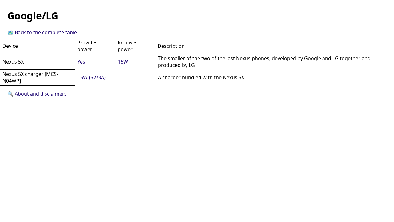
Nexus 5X (13, 61)
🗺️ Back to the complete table (42, 32)
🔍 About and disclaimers (37, 93)
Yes (81, 61)
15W (123, 61)
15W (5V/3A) (92, 77)
